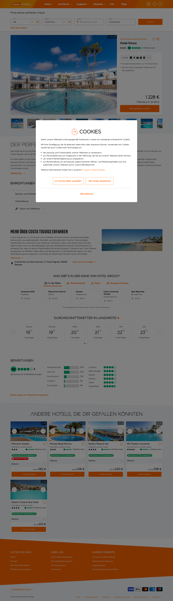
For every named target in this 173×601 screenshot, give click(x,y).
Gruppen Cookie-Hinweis (93, 170)
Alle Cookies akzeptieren (99, 181)
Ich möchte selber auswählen (68, 181)
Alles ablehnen (86, 194)
